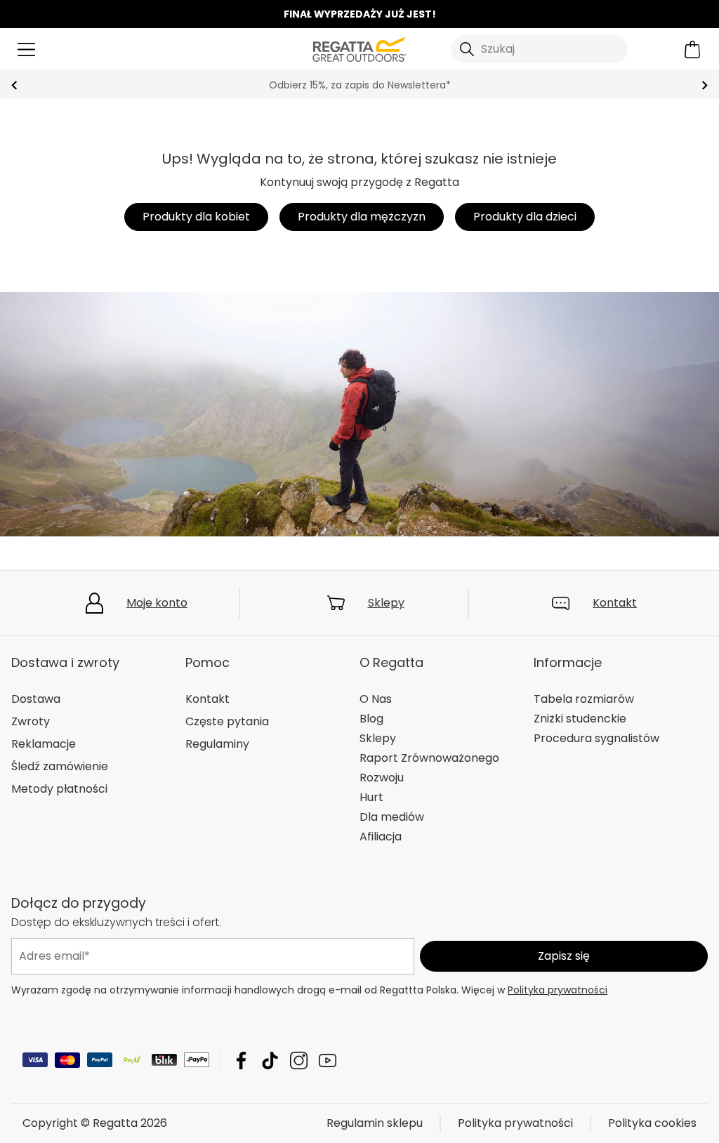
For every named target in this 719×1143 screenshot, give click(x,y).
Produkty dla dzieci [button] (524, 217)
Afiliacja (381, 836)
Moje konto (156, 603)
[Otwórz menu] (26, 49)
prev (14, 85)
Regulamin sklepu (374, 1123)
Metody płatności (59, 789)
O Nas (376, 699)
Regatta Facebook (241, 1060)
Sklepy (386, 603)
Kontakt (615, 603)
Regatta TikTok (270, 1060)
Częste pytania (227, 721)
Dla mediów (392, 817)
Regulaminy (217, 744)
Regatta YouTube (327, 1060)
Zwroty (30, 721)
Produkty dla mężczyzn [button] (362, 217)
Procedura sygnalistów (596, 738)
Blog (371, 719)
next (704, 85)
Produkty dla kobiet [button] (196, 217)
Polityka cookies (652, 1123)
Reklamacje (43, 744)
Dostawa (35, 699)
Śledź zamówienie (59, 766)
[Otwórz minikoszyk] (692, 49)
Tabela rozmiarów (584, 699)
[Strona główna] (359, 48)
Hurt (371, 797)
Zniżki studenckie (580, 719)
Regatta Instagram (299, 1060)
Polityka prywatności (557, 990)
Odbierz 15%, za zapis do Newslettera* (360, 85)
